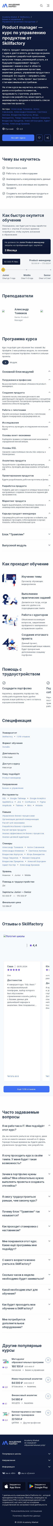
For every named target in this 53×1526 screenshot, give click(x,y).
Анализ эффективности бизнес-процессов (23, 833)
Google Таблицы (18, 798)
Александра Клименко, (25, 112)
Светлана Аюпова (37, 851)
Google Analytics (38, 798)
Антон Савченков (35, 847)
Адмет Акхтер (9, 865)
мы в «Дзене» (28, 1473)
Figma (42, 802)
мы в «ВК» (10, 1473)
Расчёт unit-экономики (13, 823)
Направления (8, 1460)
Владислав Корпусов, (22, 115)
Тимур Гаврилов (10, 858)
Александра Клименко (13, 851)
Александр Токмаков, (22, 109)
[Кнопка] (39, 138)
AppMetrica (7, 802)
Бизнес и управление (12, 788)
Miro (29, 805)
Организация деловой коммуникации (20, 819)
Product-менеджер (40, 260)
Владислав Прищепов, (13, 121)
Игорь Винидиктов (36, 854)
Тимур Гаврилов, (23, 118)
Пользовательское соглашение (26, 1511)
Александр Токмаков (12, 847)
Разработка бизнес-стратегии (17, 826)
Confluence (30, 802)
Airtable (39, 805)
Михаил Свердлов (31, 858)
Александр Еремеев (20, 123)
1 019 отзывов (23, 736)
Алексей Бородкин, (34, 121)
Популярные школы (11, 1454)
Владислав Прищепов (13, 861)
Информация (8, 1467)
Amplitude (7, 805)
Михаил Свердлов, (41, 118)
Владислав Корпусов (12, 854)
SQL (4, 798)
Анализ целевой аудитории (15, 837)
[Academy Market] (11, 5)
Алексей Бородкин (37, 861)
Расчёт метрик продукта (14, 830)
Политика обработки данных (26, 1516)
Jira (19, 802)
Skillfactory (7, 736)
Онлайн (6, 747)
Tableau (19, 805)
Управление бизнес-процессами (18, 816)
